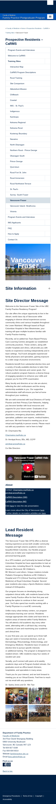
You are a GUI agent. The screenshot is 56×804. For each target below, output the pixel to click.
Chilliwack (14, 95)
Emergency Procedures (11, 796)
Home (23, 28)
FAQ (10, 228)
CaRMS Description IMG (16, 501)
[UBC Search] (50, 3)
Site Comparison (17, 83)
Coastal (13, 100)
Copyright (38, 796)
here (12, 506)
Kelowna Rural (16, 128)
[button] (47, 61)
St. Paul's (14, 189)
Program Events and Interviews (21, 50)
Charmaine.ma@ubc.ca (15, 435)
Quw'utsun (14, 167)
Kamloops (14, 117)
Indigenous (15, 111)
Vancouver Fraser (18, 200)
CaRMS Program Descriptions (23, 72)
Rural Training (16, 78)
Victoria (13, 211)
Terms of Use (27, 796)
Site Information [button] (20, 288)
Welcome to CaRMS (16, 56)
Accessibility (7, 799)
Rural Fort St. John (18, 172)
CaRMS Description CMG (16, 497)
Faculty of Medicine (13, 28)
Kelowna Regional (18, 122)
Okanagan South (17, 156)
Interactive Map (16, 67)
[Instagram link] (9, 765)
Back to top (8, 771)
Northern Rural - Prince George (23, 150)
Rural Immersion (17, 178)
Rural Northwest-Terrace (20, 184)
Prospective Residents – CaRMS (37, 28)
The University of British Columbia (20, 5)
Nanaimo (14, 139)
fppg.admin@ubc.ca (16, 757)
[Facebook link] (4, 765)
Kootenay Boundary (18, 133)
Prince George (16, 161)
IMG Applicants (14, 222)
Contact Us (12, 239)
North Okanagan (17, 145)
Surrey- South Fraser (19, 195)
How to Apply (13, 234)
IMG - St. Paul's (17, 106)
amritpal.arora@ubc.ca (15, 444)
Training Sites (9, 33)
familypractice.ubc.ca (19, 754)
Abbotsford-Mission (18, 89)
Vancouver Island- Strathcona (22, 206)
